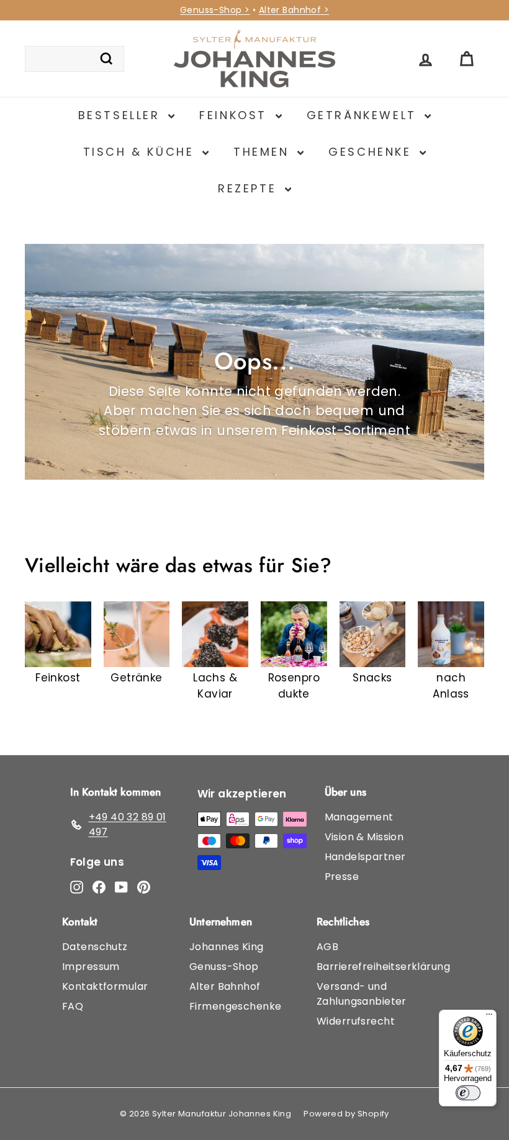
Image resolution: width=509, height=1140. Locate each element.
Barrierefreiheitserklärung (383, 966)
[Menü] (489, 1017)
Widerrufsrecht (356, 1021)
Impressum (91, 966)
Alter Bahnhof (225, 986)
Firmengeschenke (235, 1006)
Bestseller (122, 115)
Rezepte (250, 188)
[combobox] (74, 59)
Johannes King (226, 947)
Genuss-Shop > (215, 10)
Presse (342, 876)
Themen (263, 151)
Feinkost (235, 115)
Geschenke (372, 151)
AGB (327, 947)
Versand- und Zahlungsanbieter (362, 993)
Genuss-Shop (224, 966)
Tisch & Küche (141, 151)
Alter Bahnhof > (294, 10)
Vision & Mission (364, 837)
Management (359, 817)
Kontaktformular (105, 986)
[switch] (468, 1092)
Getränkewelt (364, 115)
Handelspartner (365, 857)
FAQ (72, 1006)
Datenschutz (95, 947)
